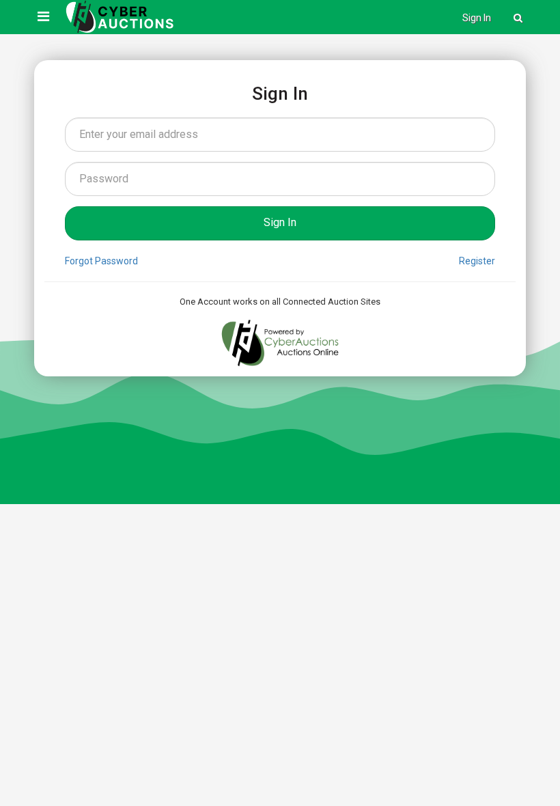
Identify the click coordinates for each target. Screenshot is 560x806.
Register (477, 260)
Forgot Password (101, 260)
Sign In (476, 17)
